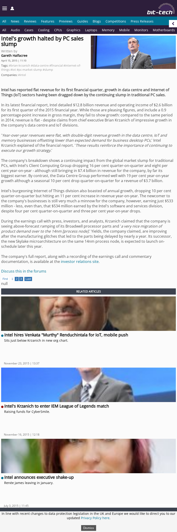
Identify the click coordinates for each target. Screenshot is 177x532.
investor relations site (80, 261)
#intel (22, 75)
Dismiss (88, 528)
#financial (56, 65)
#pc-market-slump (29, 70)
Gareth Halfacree (14, 55)
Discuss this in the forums (23, 271)
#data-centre (40, 65)
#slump (48, 70)
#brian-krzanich (19, 65)
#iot (13, 70)
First (5, 279)
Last (28, 279)
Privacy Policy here (95, 518)
